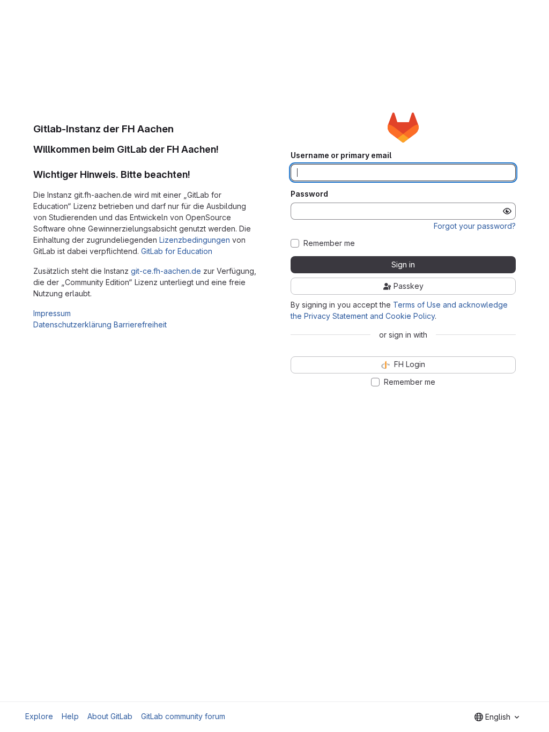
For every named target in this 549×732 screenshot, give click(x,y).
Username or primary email (341, 155)
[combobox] (497, 717)
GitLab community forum (183, 716)
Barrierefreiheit (140, 324)
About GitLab (109, 716)
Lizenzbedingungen (194, 239)
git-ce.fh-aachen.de (166, 270)
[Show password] (507, 211)
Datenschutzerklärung (72, 324)
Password (309, 194)
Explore (39, 716)
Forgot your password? (475, 225)
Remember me (329, 243)
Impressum (52, 313)
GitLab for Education (176, 251)
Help (70, 716)
